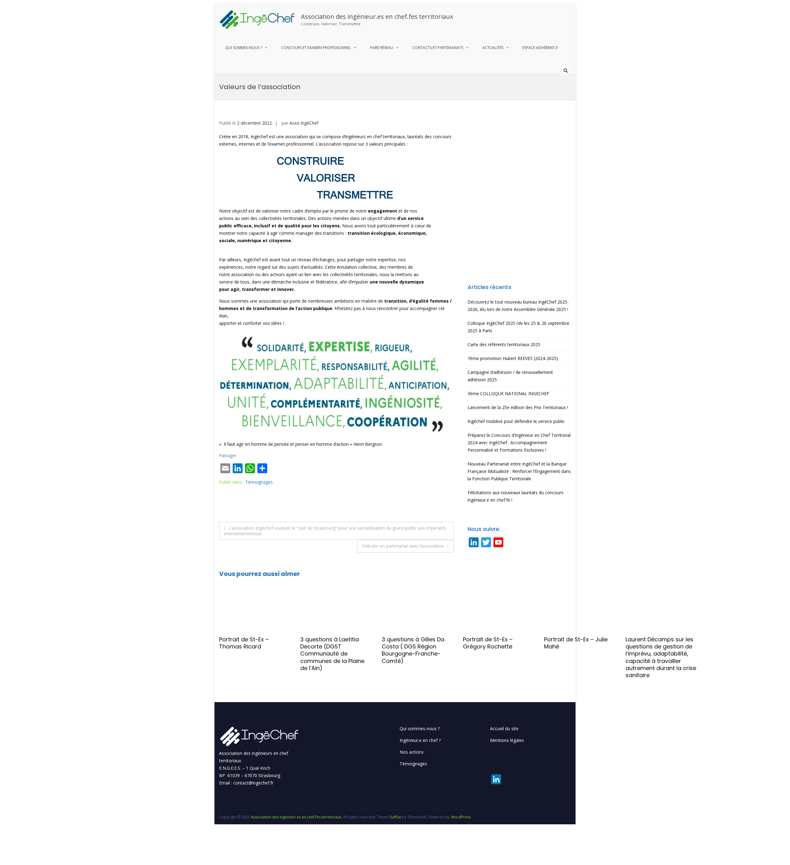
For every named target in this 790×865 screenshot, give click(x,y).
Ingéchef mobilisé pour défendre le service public (516, 421)
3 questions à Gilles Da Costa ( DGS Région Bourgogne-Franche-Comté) (331, 650)
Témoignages (259, 482)
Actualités (492, 47)
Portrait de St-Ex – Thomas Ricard (163, 642)
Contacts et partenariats (437, 47)
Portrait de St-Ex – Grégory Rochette (406, 642)
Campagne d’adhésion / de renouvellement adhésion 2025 (510, 376)
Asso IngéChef (303, 123)
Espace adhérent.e (540, 47)
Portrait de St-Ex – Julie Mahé (494, 642)
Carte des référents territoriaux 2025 (504, 344)
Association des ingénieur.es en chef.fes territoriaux (377, 16)
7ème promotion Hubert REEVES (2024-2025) (513, 358)
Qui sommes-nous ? (243, 47)
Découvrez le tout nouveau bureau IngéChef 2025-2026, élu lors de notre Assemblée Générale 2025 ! (518, 305)
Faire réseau (381, 47)
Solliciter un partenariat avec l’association (403, 546)
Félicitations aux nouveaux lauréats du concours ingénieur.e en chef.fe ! (515, 496)
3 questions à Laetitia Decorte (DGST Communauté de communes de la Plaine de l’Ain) (251, 653)
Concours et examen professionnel (316, 47)
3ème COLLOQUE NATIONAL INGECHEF (508, 393)
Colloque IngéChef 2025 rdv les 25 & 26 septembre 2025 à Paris (518, 326)
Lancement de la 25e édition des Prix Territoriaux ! (518, 407)
